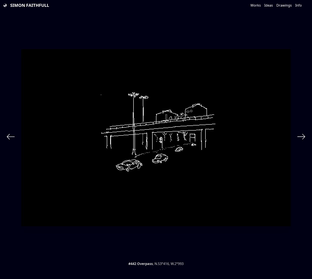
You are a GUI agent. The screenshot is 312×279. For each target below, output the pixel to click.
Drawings (284, 5)
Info (298, 5)
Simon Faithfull (29, 5)
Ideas (268, 5)
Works (255, 5)
